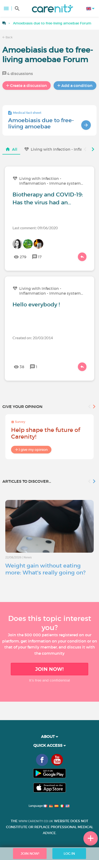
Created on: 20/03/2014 (32, 337)
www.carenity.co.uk (36, 821)
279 (23, 256)
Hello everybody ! (36, 304)
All (14, 149)
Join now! (49, 669)
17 (40, 256)
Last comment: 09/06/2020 (35, 227)
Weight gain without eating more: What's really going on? (45, 569)
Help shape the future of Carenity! (45, 433)
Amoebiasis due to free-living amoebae (41, 123)
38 (22, 366)
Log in (69, 853)
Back (8, 37)
